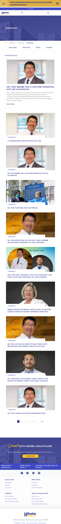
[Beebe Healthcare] (5, 14)
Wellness (13, 47)
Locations (30, 8)
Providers (34, 482)
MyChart (7, 485)
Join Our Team (9, 496)
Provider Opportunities (12, 501)
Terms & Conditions (32, 523)
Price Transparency (37, 487)
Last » (42, 421)
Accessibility (42, 523)
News (38, 47)
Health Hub (12, 43)
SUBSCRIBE (30, 456)
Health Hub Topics (37, 499)
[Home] (6, 43)
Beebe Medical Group (25, 466)
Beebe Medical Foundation (6, 466)
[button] (57, 3)
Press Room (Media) (37, 501)
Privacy (23, 523)
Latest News (35, 496)
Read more (10, 104)
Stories (49, 47)
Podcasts (26, 47)
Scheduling (8, 482)
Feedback (17, 523)
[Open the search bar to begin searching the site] (22, 13)
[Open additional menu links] (48, 13)
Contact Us (8, 487)
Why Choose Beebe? (11, 499)
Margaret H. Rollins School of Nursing (46, 466)
